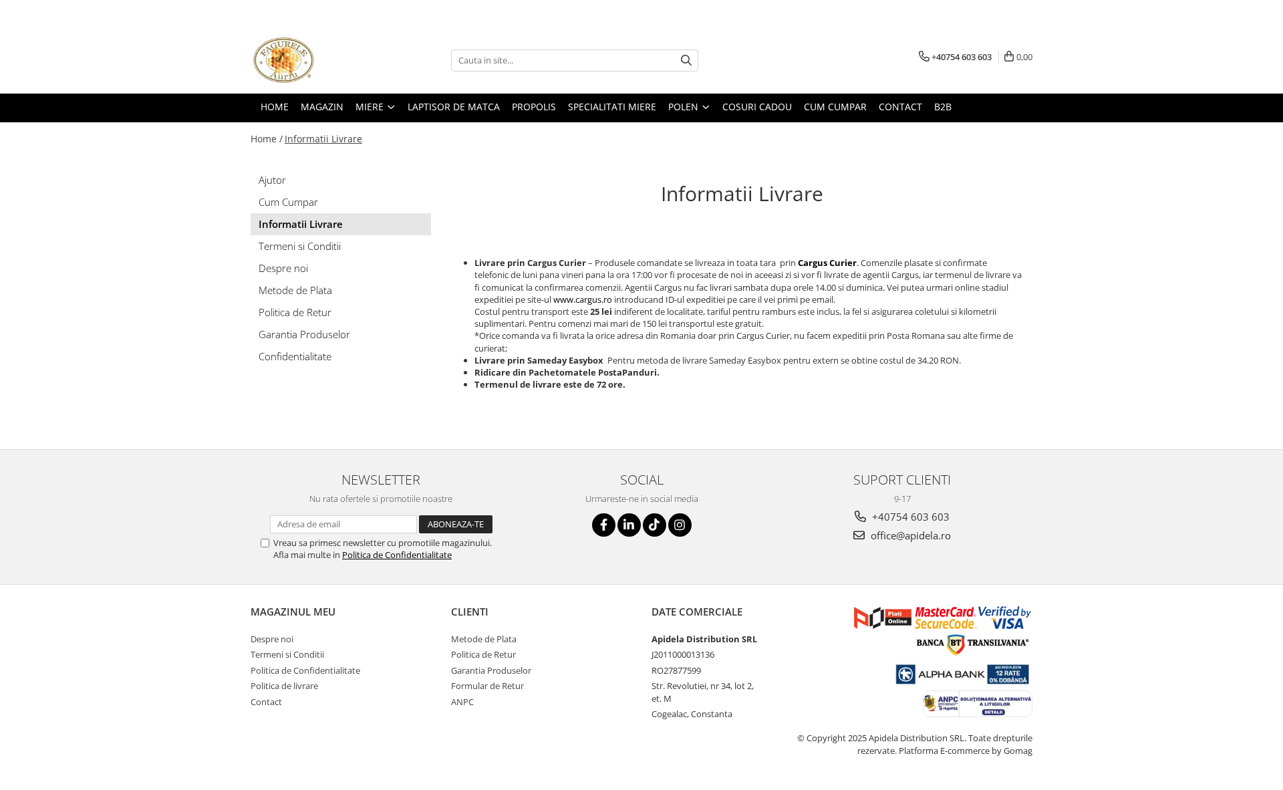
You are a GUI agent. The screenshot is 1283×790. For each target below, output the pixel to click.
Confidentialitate (295, 356)
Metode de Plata (295, 290)
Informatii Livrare (323, 138)
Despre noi (283, 268)
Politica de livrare (284, 686)
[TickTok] (654, 525)
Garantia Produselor (304, 334)
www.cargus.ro (582, 299)
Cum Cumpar (288, 202)
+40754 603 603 (909, 516)
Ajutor (272, 179)
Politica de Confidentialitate (397, 555)
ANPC (462, 702)
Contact (266, 702)
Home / (267, 138)
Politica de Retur (295, 312)
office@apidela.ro (909, 535)
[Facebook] (603, 525)
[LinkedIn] (629, 525)
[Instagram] (680, 525)
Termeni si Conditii (300, 246)
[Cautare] (686, 60)
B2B (943, 106)
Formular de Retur (487, 686)
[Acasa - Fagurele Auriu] (317, 60)
